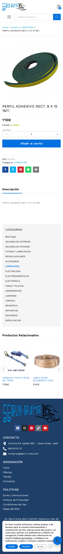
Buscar (57, 17)
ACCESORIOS (12, 261)
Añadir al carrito (31, 143)
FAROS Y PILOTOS (14, 286)
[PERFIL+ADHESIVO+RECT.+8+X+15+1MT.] (13, 170)
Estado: (6, 125)
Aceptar (11, 546)
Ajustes (40, 546)
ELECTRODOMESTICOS (17, 276)
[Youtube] (45, 428)
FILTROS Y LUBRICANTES (18, 251)
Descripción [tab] (10, 189)
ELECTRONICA (12, 281)
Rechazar (26, 546)
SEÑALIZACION (13, 320)
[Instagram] (25, 428)
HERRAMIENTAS (13, 291)
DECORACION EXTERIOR (17, 241)
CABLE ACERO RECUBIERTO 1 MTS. (43, 379)
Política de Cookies (22, 538)
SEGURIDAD (11, 315)
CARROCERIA (20, 162)
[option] (16, 368)
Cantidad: (6, 130)
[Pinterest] (31, 428)
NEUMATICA (11, 305)
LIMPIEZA (10, 300)
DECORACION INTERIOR (17, 246)
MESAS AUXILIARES (15, 256)
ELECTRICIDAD (13, 271)
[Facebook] (18, 428)
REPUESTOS (11, 310)
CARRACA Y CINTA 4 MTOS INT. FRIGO (15, 379)
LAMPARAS (11, 296)
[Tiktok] (38, 428)
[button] (15, 372)
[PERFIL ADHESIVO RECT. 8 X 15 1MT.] (5, 170)
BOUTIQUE (10, 237)
